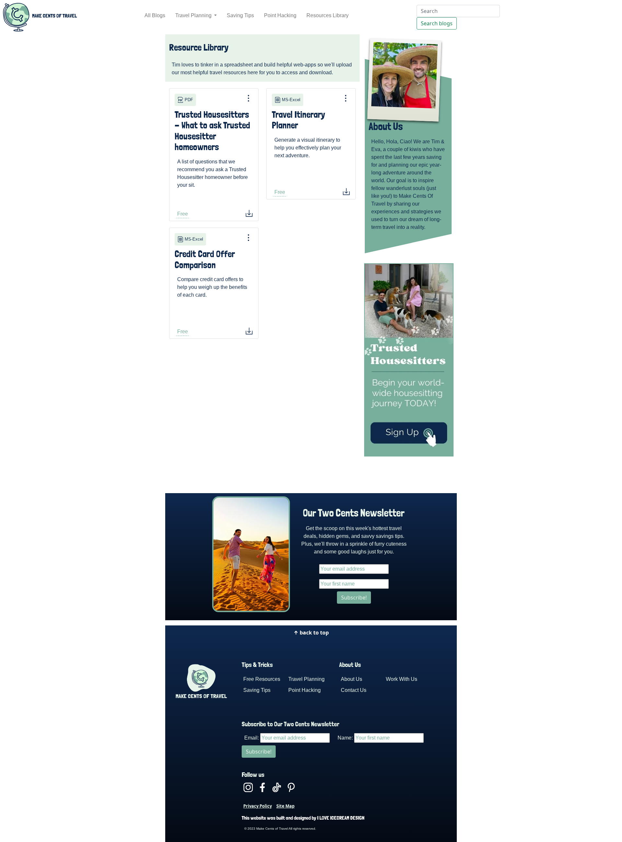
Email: (251, 738)
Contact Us (353, 690)
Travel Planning (194, 15)
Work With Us (401, 679)
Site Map (285, 806)
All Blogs (154, 15)
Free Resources (261, 679)
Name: (345, 738)
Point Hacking (280, 15)
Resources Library (327, 15)
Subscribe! (354, 597)
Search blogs (437, 23)
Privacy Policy (257, 806)
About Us (351, 679)
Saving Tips (240, 15)
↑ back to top (311, 632)
